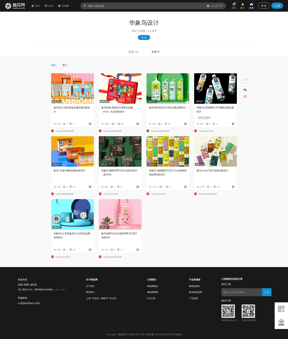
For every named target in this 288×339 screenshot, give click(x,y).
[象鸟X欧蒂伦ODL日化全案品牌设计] (167, 88)
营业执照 (177, 334)
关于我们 (90, 286)
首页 (37, 5)
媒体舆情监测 (195, 292)
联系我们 (90, 292)
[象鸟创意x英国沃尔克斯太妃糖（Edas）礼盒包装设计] (120, 88)
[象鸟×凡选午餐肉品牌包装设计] (72, 151)
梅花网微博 (152, 292)
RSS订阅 (151, 298)
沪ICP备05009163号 (134, 334)
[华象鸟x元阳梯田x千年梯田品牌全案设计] (215, 88)
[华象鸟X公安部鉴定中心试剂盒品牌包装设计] (72, 214)
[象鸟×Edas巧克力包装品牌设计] (215, 151)
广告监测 (193, 298)
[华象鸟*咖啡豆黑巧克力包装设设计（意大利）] (120, 151)
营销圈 (65, 5)
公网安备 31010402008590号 (159, 334)
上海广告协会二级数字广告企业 (101, 298)
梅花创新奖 (194, 286)
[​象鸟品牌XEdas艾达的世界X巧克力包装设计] (120, 214)
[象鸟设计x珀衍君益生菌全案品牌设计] (72, 88)
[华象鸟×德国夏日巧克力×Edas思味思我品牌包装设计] (167, 151)
